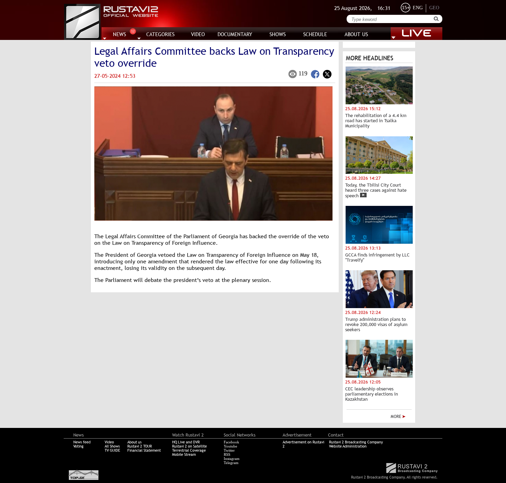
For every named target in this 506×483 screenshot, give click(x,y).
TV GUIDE (112, 450)
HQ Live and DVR (186, 442)
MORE (396, 416)
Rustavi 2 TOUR (139, 446)
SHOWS (278, 34)
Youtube (230, 446)
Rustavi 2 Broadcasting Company (356, 442)
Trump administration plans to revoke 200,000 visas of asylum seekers (376, 324)
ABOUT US (356, 34)
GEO (434, 7)
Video (109, 442)
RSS (227, 454)
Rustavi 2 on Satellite (189, 446)
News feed (82, 442)
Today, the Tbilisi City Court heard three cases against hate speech (376, 190)
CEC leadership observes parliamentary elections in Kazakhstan (371, 394)
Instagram (232, 458)
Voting (78, 446)
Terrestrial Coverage (189, 450)
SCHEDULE (315, 34)
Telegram (231, 463)
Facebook (231, 442)
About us (134, 442)
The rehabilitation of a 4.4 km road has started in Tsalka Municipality (376, 120)
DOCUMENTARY (235, 34)
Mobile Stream (184, 454)
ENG (418, 7)
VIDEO (198, 34)
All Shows (112, 446)
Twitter (229, 450)
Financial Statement (144, 450)
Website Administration (348, 446)
